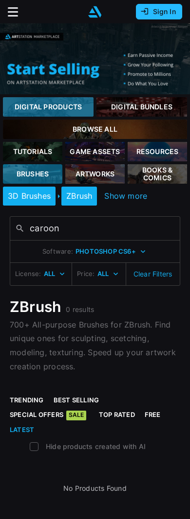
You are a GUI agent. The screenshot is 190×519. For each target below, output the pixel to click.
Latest (22, 429)
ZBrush (79, 196)
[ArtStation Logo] (95, 12)
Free (153, 414)
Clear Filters (152, 274)
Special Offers (47, 414)
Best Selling (76, 400)
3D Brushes (29, 196)
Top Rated (117, 414)
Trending (27, 400)
